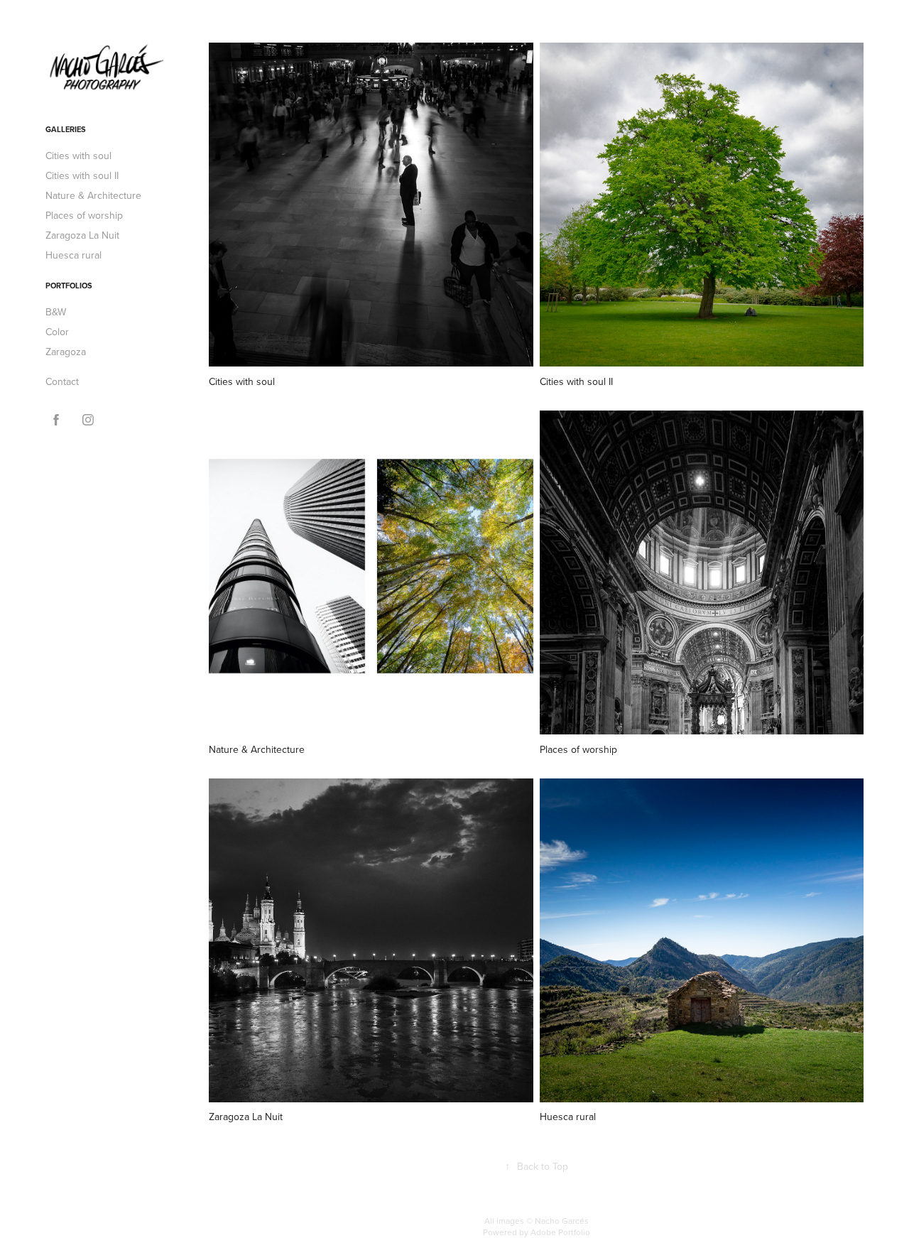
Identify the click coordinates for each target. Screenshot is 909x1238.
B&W (55, 312)
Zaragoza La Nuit (82, 235)
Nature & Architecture (93, 195)
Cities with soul (78, 155)
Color (57, 332)
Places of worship (84, 215)
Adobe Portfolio (560, 1232)
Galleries (65, 129)
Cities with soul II (82, 175)
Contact (62, 381)
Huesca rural (73, 255)
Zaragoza (65, 351)
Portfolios (68, 285)
